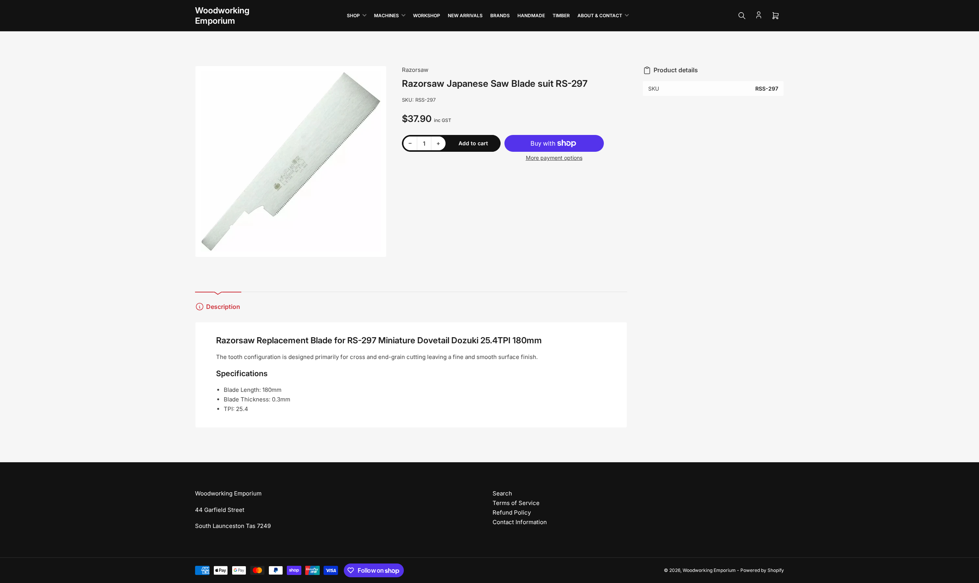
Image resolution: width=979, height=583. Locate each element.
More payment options (554, 157)
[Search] (741, 15)
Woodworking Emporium (709, 570)
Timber (561, 15)
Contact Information (520, 522)
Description (223, 306)
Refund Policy (512, 512)
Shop (353, 15)
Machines (386, 15)
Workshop (426, 15)
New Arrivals (465, 15)
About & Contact (599, 15)
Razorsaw (415, 69)
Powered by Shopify (762, 570)
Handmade (531, 15)
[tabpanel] (411, 375)
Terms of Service (516, 503)
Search (502, 493)
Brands (500, 15)
